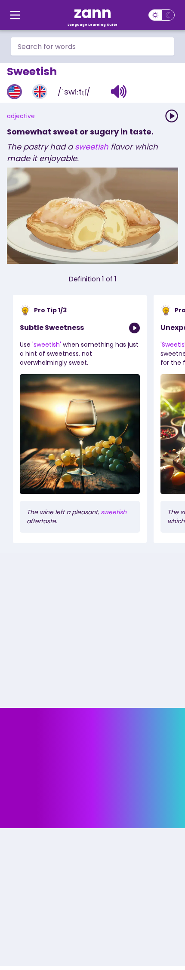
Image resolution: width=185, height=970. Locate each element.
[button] (119, 91)
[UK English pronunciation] (39, 91)
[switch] (161, 15)
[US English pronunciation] (14, 91)
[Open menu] (15, 15)
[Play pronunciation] (171, 116)
